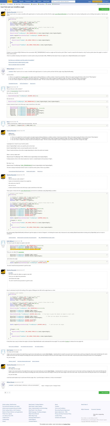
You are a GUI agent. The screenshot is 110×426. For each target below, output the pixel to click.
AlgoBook (35, 4)
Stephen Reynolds (11, 12)
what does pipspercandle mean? (24, 361)
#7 (24, 270)
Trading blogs (5, 419)
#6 (21, 241)
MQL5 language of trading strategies (37, 412)
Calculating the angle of (13, 83)
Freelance (28, 1)
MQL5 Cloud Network (34, 413)
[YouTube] (89, 415)
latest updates (35, 406)
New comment (105, 9)
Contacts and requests (60, 417)
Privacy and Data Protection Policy (63, 413)
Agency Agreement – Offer (61, 412)
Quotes (39, 1)
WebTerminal (57, 4)
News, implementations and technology (38, 408)
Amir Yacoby (10, 350)
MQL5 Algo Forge (33, 415)
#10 (22, 382)
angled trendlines (12, 237)
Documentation (26, 4)
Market (15, 1)
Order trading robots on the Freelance (11, 410)
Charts (4, 421)
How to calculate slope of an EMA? (17, 64)
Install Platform (32, 419)
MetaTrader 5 (84, 404)
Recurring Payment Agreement (62, 410)
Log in (89, 1)
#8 (20, 350)
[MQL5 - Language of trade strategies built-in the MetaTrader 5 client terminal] (3, 1)
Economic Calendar (96, 409)
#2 (17, 87)
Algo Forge (18, 4)
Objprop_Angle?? (12, 361)
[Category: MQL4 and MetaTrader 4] (2, 9)
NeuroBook (42, 4)
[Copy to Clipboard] (107, 18)
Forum (10, 1)
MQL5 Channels (85, 409)
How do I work (40, 171)
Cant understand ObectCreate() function (17, 171)
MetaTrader (46, 1)
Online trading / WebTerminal (9, 404)
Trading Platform (36, 404)
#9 (24, 364)
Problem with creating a (31, 171)
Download (34, 417)
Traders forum (5, 417)
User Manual (35, 410)
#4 (24, 130)
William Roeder (10, 68)
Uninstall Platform (33, 421)
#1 (22, 68)
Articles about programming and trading (11, 408)
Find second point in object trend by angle (18, 62)
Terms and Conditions (60, 408)
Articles (4, 4)
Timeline (57, 406)
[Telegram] (84, 415)
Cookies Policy (58, 415)
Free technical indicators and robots (10, 406)
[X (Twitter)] (87, 415)
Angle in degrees (35, 361)
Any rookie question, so (39, 346)
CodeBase (10, 4)
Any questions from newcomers (27, 346)
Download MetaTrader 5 (104, 4)
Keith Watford (10, 241)
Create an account (97, 1)
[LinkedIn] (92, 415)
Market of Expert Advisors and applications (12, 412)
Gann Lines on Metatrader (14, 346)
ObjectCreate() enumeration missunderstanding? (27, 237)
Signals (21, 1)
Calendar (49, 4)
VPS (34, 1)
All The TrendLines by (24, 83)
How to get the (33, 83)
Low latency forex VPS (7, 415)
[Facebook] (82, 415)
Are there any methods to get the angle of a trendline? (21, 60)
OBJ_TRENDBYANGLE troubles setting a (47, 237)
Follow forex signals (7, 413)
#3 (17, 121)
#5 (24, 174)
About (56, 404)
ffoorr (8, 87)
